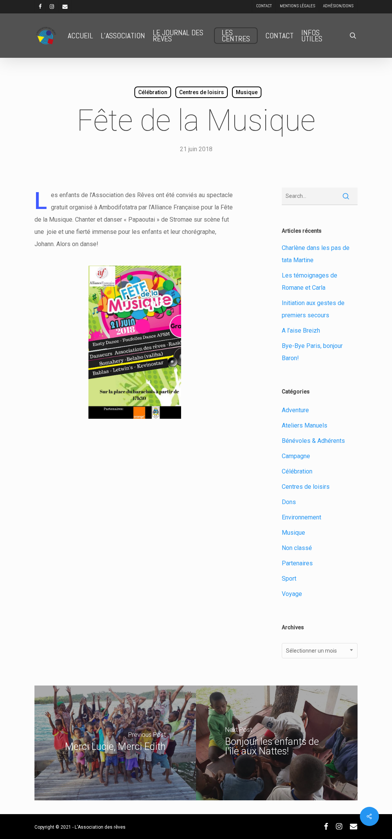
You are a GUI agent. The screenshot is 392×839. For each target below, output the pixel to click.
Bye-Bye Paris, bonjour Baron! (312, 352)
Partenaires (297, 563)
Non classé (297, 548)
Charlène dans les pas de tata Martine (316, 254)
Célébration (152, 92)
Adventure (295, 410)
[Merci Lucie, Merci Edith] (115, 743)
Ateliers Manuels (304, 425)
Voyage (292, 593)
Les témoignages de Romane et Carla (309, 281)
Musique (247, 92)
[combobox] (320, 650)
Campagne (296, 456)
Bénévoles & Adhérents (313, 440)
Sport (289, 578)
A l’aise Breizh (301, 330)
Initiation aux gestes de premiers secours (313, 309)
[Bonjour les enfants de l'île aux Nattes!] (277, 743)
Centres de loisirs (201, 92)
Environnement (301, 517)
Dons (289, 502)
